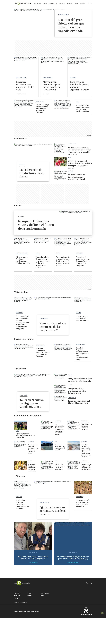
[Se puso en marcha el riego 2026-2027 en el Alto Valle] (47, 445)
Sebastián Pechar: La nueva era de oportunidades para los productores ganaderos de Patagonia (86, 450)
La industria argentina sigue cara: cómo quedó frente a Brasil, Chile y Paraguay (73, 558)
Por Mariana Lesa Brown (21, 94)
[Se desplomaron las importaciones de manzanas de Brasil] (60, 175)
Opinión (16, 598)
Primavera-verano (72, 397)
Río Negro (22, 165)
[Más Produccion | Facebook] (88, 3)
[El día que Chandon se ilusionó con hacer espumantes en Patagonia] (24, 351)
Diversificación (23, 395)
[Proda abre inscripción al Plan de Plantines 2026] (60, 400)
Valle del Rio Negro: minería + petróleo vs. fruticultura (60, 466)
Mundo (76, 3)
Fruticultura (37, 3)
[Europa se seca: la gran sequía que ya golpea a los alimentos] (74, 465)
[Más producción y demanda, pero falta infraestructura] (60, 389)
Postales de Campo (63, 14)
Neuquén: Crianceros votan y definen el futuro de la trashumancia (36, 225)
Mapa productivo (44, 318)
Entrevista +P (31, 441)
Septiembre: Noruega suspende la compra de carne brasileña (22, 504)
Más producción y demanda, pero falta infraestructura (77, 390)
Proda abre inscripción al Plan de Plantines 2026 (79, 402)
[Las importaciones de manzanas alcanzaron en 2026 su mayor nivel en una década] (47, 425)
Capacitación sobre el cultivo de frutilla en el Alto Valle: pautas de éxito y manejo (80, 164)
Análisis (37, 253)
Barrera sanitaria (40, 101)
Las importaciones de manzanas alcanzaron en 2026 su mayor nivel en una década (59, 429)
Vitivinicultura (53, 3)
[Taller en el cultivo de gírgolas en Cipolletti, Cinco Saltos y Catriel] (33, 388)
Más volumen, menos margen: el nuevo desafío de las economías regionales (52, 87)
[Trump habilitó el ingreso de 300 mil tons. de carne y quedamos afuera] (64, 107)
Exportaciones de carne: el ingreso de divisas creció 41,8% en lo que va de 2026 (63, 261)
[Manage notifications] (102, 613)
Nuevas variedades (72, 143)
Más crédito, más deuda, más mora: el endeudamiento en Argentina (33, 558)
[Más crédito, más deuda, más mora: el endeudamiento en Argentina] (33, 536)
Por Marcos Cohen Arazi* (73, 562)
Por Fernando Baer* (33, 562)
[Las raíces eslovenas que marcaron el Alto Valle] (26, 66)
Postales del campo (21, 77)
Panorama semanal (48, 77)
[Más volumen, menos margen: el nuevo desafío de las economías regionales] (53, 66)
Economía (69, 3)
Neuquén (17, 430)
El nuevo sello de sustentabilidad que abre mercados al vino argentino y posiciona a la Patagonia (22, 322)
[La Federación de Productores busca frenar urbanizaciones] (33, 157)
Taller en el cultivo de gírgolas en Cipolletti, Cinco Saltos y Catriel (32, 405)
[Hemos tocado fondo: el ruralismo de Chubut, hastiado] (23, 244)
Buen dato (58, 253)
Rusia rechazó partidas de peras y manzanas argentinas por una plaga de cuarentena (79, 88)
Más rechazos (19, 496)
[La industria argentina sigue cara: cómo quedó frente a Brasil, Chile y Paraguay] (73, 536)
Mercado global (19, 312)
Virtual (69, 157)
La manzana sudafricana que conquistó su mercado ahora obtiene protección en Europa (79, 150)
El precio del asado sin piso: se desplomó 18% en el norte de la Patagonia (83, 261)
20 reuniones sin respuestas (22, 253)
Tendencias (70, 171)
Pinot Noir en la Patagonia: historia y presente (86, 426)
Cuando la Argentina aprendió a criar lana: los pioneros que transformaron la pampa (82, 353)
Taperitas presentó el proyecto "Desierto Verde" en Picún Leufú (25, 435)
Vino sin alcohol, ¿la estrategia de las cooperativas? (53, 327)
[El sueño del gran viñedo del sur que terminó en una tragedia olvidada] (53, 23)
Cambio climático (79, 496)
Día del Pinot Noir (85, 421)
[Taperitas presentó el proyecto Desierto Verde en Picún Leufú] (20, 425)
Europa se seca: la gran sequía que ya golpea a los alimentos (86, 466)
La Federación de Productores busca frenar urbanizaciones (32, 175)
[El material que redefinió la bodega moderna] (83, 303)
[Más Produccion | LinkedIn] (91, 3)
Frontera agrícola (44, 502)
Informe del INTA (79, 253)
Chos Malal (21, 216)
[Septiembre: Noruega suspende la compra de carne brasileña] (23, 487)
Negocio (70, 375)
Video (56, 441)
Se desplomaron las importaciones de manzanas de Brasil (76, 177)
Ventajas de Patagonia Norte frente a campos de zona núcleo (32, 467)
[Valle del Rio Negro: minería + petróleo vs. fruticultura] (47, 465)
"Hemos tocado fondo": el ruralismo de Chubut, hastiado (23, 260)
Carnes (45, 3)
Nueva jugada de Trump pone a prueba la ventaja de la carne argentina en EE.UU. (42, 262)
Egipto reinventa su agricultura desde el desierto (53, 511)
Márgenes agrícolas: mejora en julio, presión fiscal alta (80, 380)
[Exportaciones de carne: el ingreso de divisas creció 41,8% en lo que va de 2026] (63, 244)
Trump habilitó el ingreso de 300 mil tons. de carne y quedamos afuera (83, 108)
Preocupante (73, 77)
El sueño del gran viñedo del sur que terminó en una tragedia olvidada (71, 25)
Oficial (77, 102)
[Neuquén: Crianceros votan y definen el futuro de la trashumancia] (75, 222)
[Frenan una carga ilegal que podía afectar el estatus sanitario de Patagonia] (24, 107)
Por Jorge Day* (46, 94)
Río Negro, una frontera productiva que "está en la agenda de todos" (33, 449)
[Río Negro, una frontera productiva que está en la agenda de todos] (20, 445)
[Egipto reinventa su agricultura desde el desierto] (53, 495)
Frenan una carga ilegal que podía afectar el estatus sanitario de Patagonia (42, 108)
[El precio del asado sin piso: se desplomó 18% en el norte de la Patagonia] (83, 244)
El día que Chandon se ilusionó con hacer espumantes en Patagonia (42, 352)
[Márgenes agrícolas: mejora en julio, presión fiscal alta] (60, 378)
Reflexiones (70, 385)
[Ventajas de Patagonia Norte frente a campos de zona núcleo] (20, 465)
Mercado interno (58, 421)
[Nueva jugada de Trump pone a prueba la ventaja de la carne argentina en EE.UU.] (43, 244)
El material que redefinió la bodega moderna (82, 318)
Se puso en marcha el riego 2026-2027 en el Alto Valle (60, 447)
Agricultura (62, 3)
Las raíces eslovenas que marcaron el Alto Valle (24, 86)
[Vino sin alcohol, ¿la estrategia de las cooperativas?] (53, 311)
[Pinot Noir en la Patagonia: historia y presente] (74, 425)
